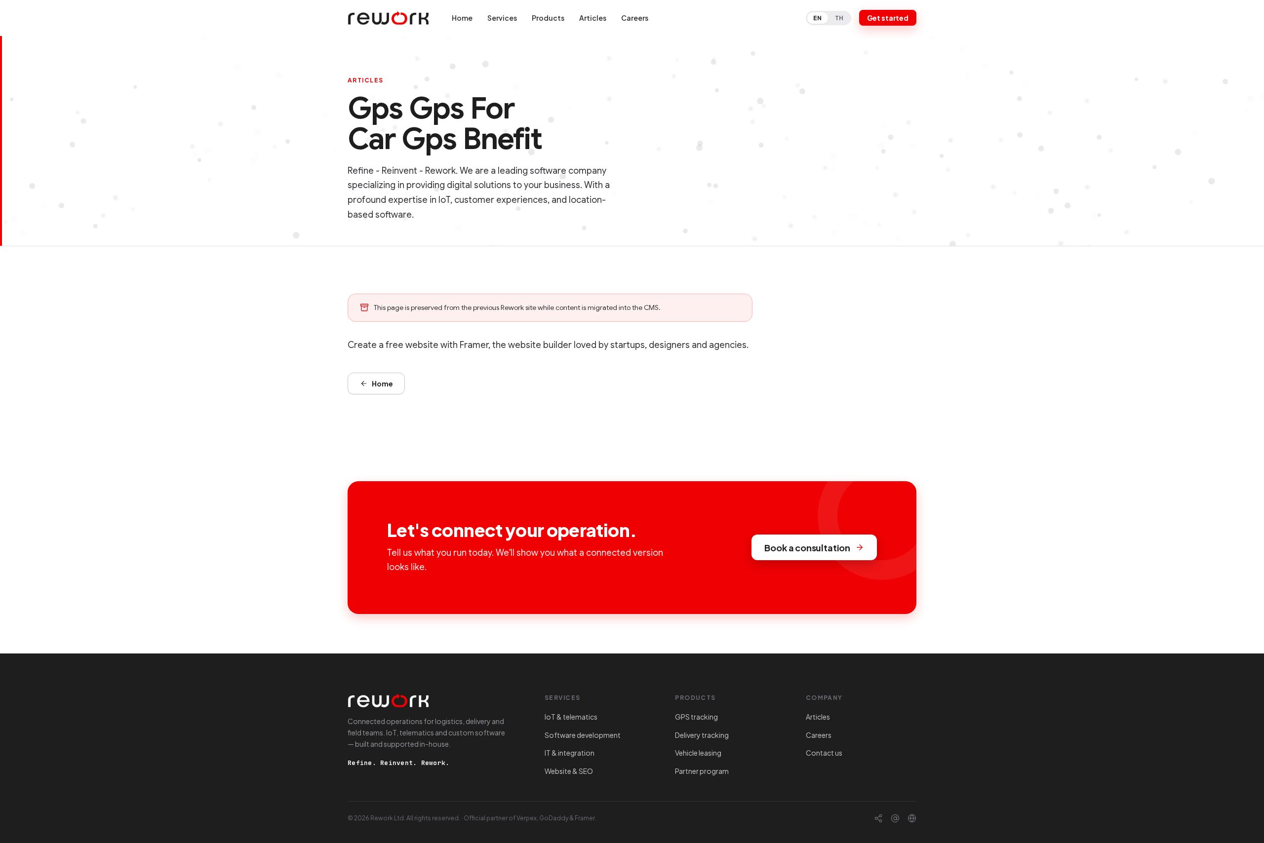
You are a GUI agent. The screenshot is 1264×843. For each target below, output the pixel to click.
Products (548, 17)
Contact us (824, 752)
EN (817, 18)
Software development (583, 734)
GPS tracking (696, 716)
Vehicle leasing (698, 752)
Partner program (702, 770)
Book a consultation (807, 547)
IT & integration (569, 752)
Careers (634, 17)
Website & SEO (569, 770)
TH (839, 18)
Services (502, 17)
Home (462, 17)
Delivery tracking (702, 734)
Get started (887, 17)
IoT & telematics (571, 716)
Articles (592, 17)
